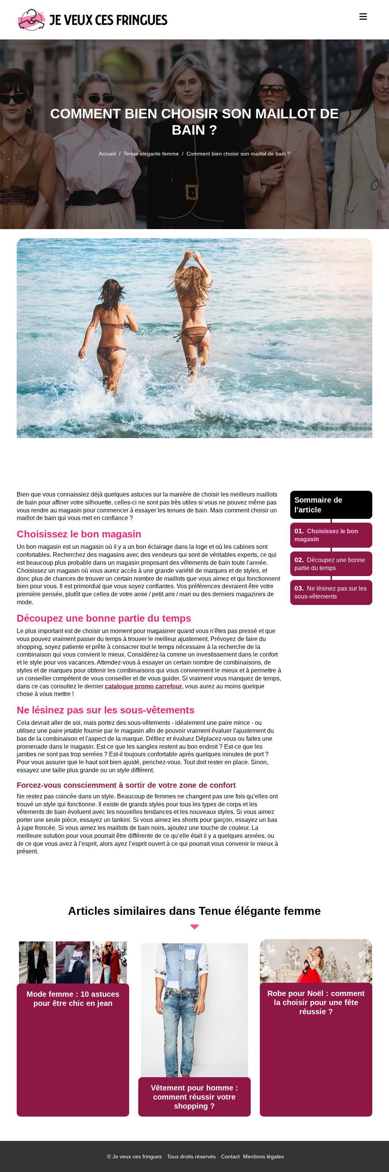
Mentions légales (263, 1156)
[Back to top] (368, 1151)
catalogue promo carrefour (143, 686)
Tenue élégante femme (151, 154)
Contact (230, 1156)
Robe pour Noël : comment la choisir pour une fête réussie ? (316, 1002)
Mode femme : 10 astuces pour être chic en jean (73, 998)
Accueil (107, 154)
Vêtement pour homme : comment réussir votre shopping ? (194, 1097)
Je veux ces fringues (137, 1156)
